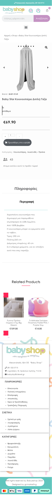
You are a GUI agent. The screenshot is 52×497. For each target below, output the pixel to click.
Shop (14, 35)
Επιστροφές (13, 395)
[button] (26, 27)
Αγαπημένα (13, 426)
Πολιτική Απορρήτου (17, 392)
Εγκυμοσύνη (13, 447)
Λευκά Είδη (12, 460)
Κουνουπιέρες (20, 152)
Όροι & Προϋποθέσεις (18, 402)
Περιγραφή (27, 201)
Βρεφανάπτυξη (14, 443)
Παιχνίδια (11, 457)
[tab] (27, 201)
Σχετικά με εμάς (14, 419)
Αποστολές (13, 398)
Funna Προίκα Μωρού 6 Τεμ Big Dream (13, 322)
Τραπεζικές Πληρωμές (17, 405)
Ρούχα (10, 467)
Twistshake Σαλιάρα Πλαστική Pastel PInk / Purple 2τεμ (38, 322)
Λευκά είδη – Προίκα (36, 152)
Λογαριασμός (14, 423)
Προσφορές (13, 464)
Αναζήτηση (42, 18)
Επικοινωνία (13, 388)
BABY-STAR (13, 94)
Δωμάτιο (11, 454)
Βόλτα (10, 450)
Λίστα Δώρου (14, 429)
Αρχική (7, 35)
